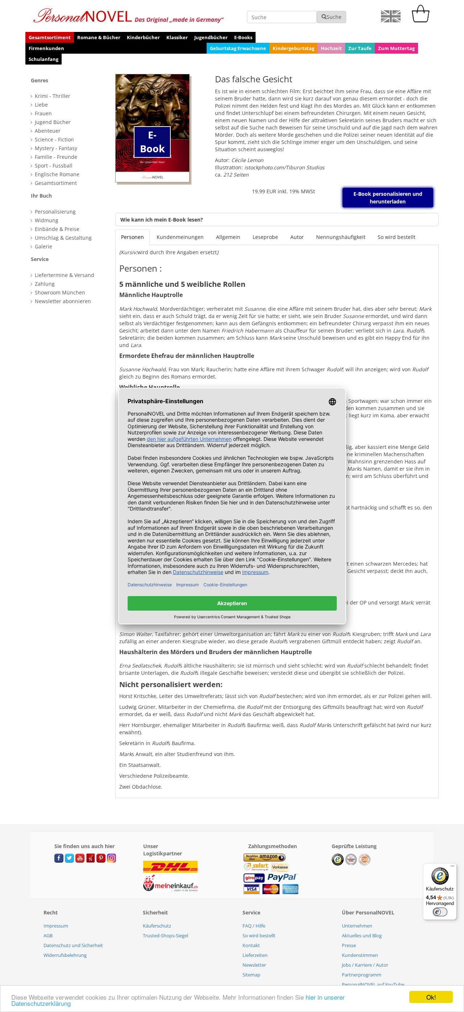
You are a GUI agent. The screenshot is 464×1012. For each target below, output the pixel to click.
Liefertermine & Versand (63, 275)
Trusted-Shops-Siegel (165, 935)
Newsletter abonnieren (62, 301)
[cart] (422, 20)
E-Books (243, 37)
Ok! (431, 996)
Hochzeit (331, 48)
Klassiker (177, 37)
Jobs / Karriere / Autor (365, 965)
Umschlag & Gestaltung (62, 237)
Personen (132, 237)
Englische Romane (56, 174)
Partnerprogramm (361, 974)
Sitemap (251, 974)
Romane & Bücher (98, 37)
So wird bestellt (396, 237)
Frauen (42, 113)
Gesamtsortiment (50, 37)
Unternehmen (357, 925)
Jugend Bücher (52, 122)
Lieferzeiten (255, 955)
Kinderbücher (143, 37)
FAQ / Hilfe (254, 925)
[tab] (68, 80)
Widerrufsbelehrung (65, 955)
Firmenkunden (46, 48)
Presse (349, 945)
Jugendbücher (211, 37)
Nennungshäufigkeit (340, 237)
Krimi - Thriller (51, 95)
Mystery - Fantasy (55, 148)
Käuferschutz (157, 925)
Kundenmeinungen (180, 237)
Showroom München (59, 292)
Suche (334, 16)
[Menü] (452, 867)
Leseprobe (265, 237)
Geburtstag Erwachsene (238, 48)
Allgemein (228, 237)
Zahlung (44, 283)
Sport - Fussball (52, 165)
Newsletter (254, 965)
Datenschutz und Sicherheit (73, 945)
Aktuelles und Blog (362, 935)
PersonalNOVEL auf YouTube (373, 984)
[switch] (440, 912)
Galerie (42, 246)
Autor (297, 237)
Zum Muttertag (396, 48)
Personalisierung (54, 211)
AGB (48, 935)
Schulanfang (43, 59)
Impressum (56, 925)
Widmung (45, 220)
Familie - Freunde (55, 156)
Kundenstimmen (360, 955)
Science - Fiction (53, 139)
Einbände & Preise (56, 229)
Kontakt (251, 945)
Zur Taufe (360, 48)
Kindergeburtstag (293, 48)
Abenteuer (47, 130)
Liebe (40, 104)
